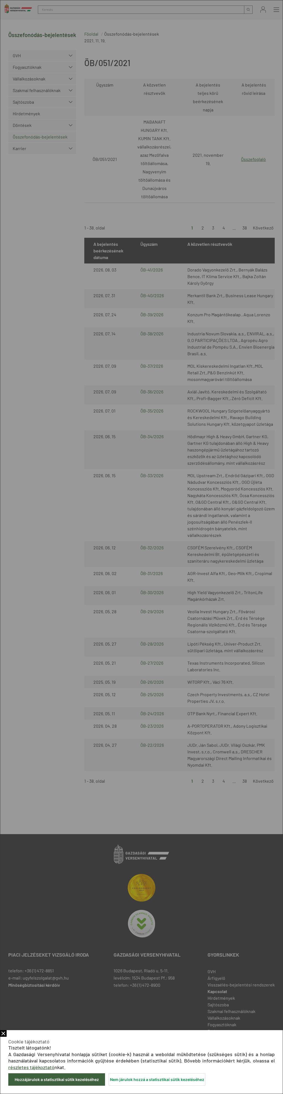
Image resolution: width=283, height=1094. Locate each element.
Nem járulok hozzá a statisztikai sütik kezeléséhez (157, 1079)
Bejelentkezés (263, 9)
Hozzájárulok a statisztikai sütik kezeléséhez (57, 1079)
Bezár (3, 1033)
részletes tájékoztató (31, 1067)
